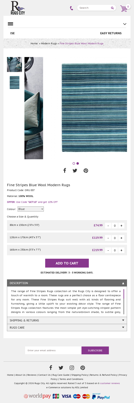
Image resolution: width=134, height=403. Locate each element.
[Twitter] (60, 368)
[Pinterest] (82, 368)
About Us (20, 374)
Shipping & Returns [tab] (24, 320)
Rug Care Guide (61, 374)
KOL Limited (81, 387)
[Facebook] (50, 368)
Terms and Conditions (71, 379)
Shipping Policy (79, 374)
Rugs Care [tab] (17, 327)
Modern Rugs (49, 43)
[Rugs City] (18, 2)
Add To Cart (67, 263)
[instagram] (72, 368)
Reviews (31, 374)
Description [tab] (19, 283)
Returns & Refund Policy (103, 374)
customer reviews (110, 383)
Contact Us (44, 374)
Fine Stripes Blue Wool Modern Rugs (81, 43)
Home (34, 43)
